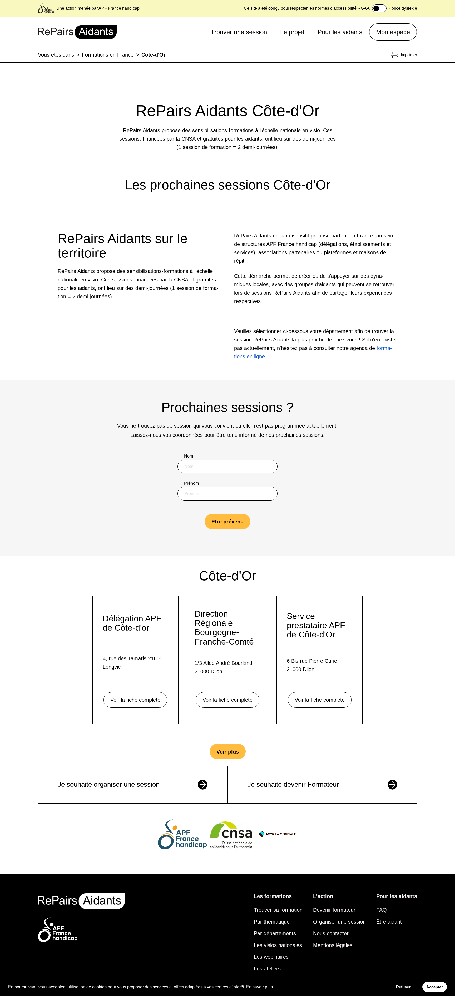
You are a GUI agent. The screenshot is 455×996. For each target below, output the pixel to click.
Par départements (275, 933)
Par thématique (272, 922)
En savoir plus (259, 987)
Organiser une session (339, 922)
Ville (188, 537)
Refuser (403, 987)
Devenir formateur (334, 910)
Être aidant (389, 922)
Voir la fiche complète (135, 700)
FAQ (381, 910)
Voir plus (227, 752)
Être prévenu (227, 521)
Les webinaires (271, 957)
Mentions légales (332, 945)
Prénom (191, 483)
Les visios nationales (278, 945)
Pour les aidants (340, 31)
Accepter (434, 987)
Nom (188, 456)
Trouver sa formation (278, 910)
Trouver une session (239, 31)
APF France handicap (119, 8)
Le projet (292, 31)
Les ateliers (267, 969)
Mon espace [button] (393, 31)
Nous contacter (331, 933)
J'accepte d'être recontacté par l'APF (224, 565)
